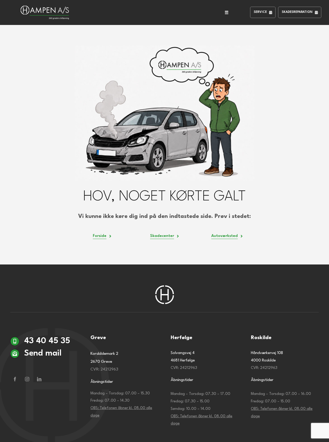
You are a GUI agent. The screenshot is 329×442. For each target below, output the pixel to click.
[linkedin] (39, 379)
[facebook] (15, 379)
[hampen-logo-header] (45, 8)
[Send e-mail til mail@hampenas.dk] (44, 366)
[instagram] (27, 379)
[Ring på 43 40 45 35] (44, 343)
